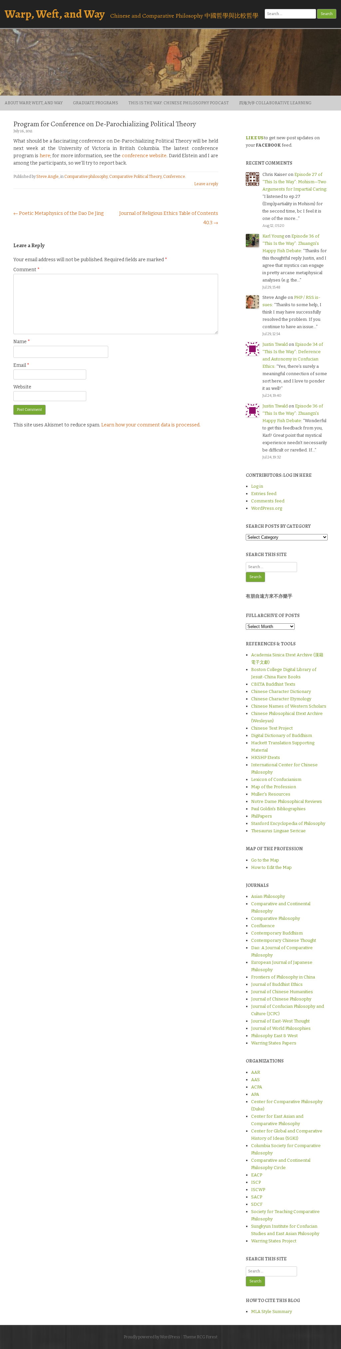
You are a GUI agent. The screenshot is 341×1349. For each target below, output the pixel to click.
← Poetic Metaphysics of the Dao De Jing (58, 213)
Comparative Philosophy (275, 918)
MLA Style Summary (271, 1311)
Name (21, 341)
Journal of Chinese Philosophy (281, 999)
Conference (174, 176)
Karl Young (273, 236)
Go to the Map (265, 860)
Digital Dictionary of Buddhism (281, 735)
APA (255, 1094)
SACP (256, 1196)
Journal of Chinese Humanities (282, 991)
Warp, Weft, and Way (55, 14)
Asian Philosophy (268, 896)
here (45, 156)
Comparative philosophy (86, 176)
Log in (257, 486)
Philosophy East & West (274, 1035)
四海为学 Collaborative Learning (275, 103)
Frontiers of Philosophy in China (283, 977)
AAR (255, 1072)
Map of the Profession (273, 786)
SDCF (256, 1204)
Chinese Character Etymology (281, 698)
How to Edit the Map (271, 867)
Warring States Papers (273, 1042)
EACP (256, 1174)
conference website (144, 156)
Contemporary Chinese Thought (283, 940)
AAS (255, 1079)
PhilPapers (261, 816)
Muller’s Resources (270, 794)
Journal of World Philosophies (281, 1028)
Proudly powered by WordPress (152, 1337)
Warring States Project (273, 1240)
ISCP (256, 1182)
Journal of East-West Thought (280, 1020)
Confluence (263, 925)
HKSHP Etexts (265, 757)
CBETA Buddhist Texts (273, 684)
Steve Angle (47, 176)
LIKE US (254, 137)
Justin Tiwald (275, 344)
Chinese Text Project (272, 728)
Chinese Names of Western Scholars (288, 706)
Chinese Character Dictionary (281, 691)
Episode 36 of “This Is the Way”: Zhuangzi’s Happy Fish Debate (290, 243)
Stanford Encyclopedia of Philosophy (288, 823)
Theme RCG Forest (200, 1337)
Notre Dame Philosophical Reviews (286, 801)
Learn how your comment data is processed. (150, 425)
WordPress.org (266, 508)
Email (21, 365)
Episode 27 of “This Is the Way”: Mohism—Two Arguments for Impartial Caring (294, 182)
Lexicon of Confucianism (276, 779)
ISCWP (258, 1189)
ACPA (256, 1086)
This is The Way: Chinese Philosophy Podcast (179, 103)
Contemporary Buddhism (277, 933)
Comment (26, 270)
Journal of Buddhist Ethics (277, 984)
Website (22, 387)
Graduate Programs (95, 103)
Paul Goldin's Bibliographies (278, 808)
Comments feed (267, 500)
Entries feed (263, 493)
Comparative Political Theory (135, 176)
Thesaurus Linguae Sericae (278, 830)
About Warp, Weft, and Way (34, 103)
